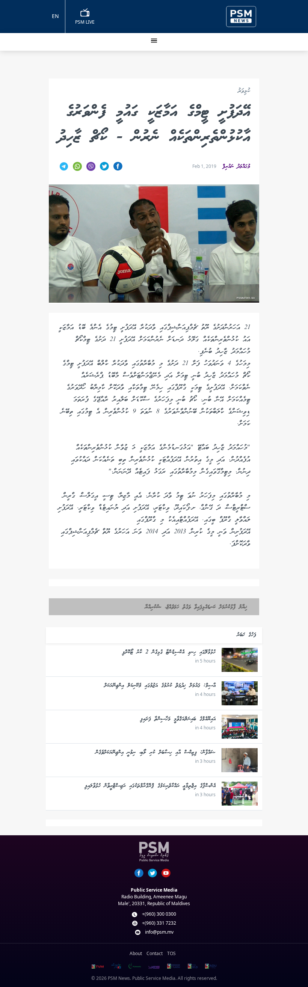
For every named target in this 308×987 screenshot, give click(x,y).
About (136, 953)
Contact (154, 953)
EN (55, 16)
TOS (171, 953)
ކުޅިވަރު (244, 91)
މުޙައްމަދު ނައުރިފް (236, 166)
